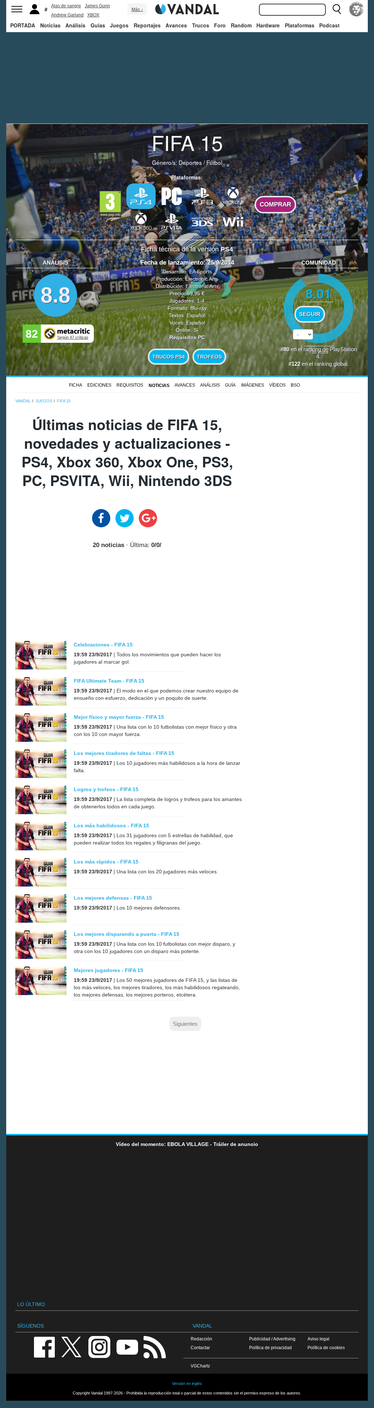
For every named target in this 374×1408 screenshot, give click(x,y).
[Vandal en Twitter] (71, 1346)
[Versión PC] (171, 195)
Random (241, 25)
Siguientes (185, 1024)
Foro (220, 25)
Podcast (329, 25)
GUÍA (230, 385)
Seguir (309, 314)
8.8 (55, 295)
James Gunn (97, 5)
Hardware (268, 25)
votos (318, 352)
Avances (176, 25)
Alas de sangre (66, 5)
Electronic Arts (201, 279)
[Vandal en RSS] (154, 1346)
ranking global (330, 364)
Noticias (50, 25)
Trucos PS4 (168, 357)
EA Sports (200, 271)
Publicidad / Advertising (272, 1338)
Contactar (200, 1347)
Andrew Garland (67, 15)
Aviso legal (318, 1338)
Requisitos (130, 385)
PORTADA (22, 25)
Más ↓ (137, 9)
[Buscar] (336, 9)
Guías (98, 25)
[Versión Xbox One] (233, 195)
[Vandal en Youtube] (127, 1346)
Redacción (201, 1338)
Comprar (275, 204)
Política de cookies (326, 1347)
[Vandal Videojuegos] (187, 8)
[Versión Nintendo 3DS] (202, 221)
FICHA (75, 385)
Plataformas (299, 25)
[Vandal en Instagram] (99, 1346)
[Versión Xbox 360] (141, 221)
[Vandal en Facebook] (44, 1346)
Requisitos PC (187, 337)
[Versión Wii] (233, 221)
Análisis (75, 25)
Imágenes (252, 385)
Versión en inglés (187, 1383)
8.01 (318, 293)
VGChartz (200, 1365)
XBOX (93, 15)
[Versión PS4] (141, 196)
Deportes (190, 162)
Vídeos (277, 385)
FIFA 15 (187, 142)
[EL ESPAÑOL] (356, 9)
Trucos (200, 25)
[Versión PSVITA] (171, 221)
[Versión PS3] (202, 195)
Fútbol (214, 162)
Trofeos (209, 357)
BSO (295, 385)
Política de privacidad (270, 1347)
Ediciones (99, 385)
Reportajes (147, 25)
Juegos (119, 25)
